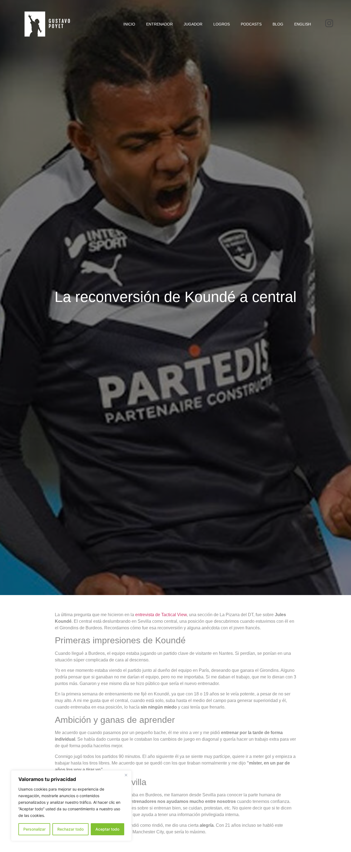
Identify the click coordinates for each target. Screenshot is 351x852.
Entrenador (159, 24)
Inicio (129, 24)
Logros (221, 24)
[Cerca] (126, 775)
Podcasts (251, 24)
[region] (71, 805)
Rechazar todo (70, 829)
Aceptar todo (107, 829)
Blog (278, 24)
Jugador (193, 24)
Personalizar (34, 829)
